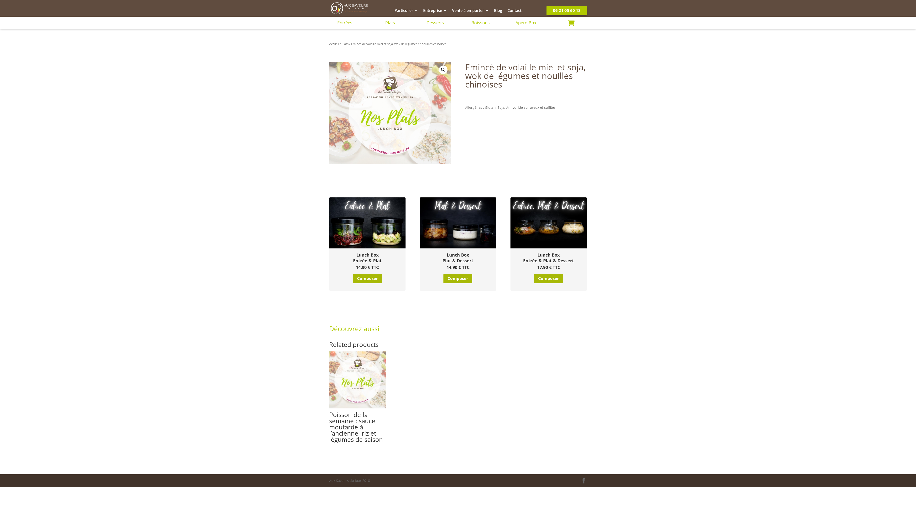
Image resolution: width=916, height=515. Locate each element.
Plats (390, 23)
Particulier (404, 11)
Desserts (435, 23)
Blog (498, 11)
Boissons (480, 23)
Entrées (344, 23)
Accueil (334, 44)
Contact (514, 11)
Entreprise (432, 11)
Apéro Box (525, 23)
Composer (367, 278)
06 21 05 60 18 (567, 10)
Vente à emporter (468, 11)
